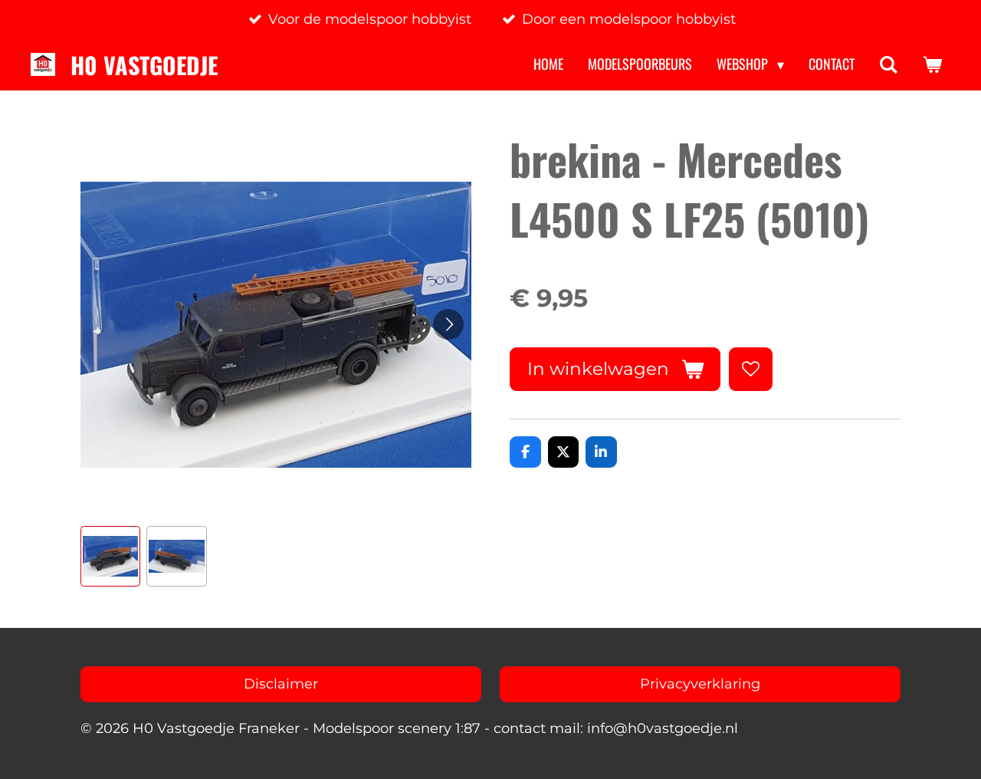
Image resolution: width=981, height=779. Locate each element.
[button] (110, 556)
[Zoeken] (889, 64)
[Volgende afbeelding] (448, 324)
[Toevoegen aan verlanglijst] (750, 368)
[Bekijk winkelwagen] (932, 64)
